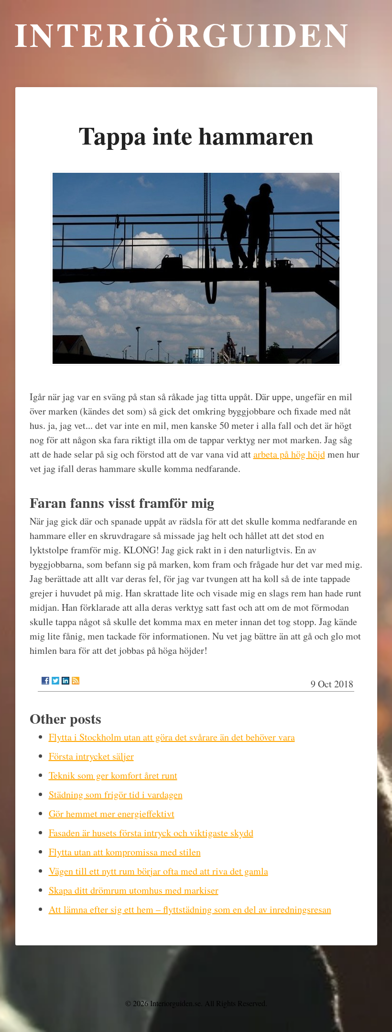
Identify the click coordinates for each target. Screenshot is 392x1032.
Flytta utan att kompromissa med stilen (125, 851)
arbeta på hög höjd (289, 454)
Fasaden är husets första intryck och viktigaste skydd (151, 832)
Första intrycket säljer (91, 756)
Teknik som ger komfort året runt (113, 775)
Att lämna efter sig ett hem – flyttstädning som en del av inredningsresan (190, 909)
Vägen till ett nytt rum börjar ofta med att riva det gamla (158, 870)
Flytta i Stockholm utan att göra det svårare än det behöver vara (172, 736)
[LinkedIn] (65, 680)
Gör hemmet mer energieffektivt (111, 813)
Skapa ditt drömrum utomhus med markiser (133, 890)
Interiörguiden (182, 34)
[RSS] (75, 680)
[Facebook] (45, 680)
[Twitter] (55, 680)
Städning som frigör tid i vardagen (116, 794)
